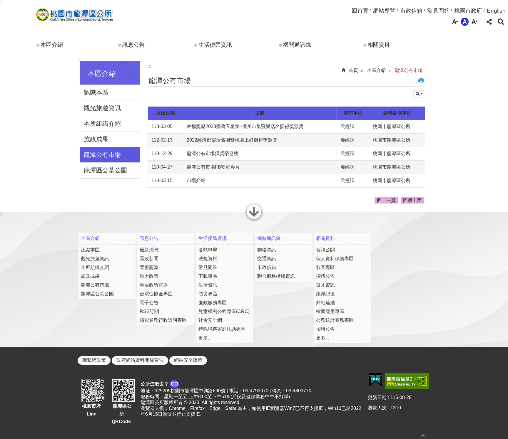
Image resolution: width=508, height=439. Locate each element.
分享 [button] (489, 21)
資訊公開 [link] (325, 249)
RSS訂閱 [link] (149, 311)
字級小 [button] (455, 22)
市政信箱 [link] (411, 11)
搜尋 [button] (501, 21)
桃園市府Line (91, 409)
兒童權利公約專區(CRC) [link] (224, 311)
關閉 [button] (254, 218)
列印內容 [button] (421, 80)
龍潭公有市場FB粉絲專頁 (213, 166)
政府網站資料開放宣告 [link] (139, 360)
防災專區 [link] (207, 293)
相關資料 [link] (378, 45)
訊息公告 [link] (133, 45)
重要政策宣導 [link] (154, 284)
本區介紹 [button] (102, 74)
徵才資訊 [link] (325, 284)
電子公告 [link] (149, 302)
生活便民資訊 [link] (215, 45)
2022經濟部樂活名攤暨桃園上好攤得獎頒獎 (232, 139)
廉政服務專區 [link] (212, 302)
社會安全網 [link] (210, 320)
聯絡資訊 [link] (266, 249)
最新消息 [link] (149, 249)
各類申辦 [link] (207, 249)
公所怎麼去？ (159, 383)
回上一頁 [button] (386, 200)
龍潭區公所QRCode (122, 413)
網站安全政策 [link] (188, 360)
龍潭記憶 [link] (325, 293)
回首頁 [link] (360, 11)
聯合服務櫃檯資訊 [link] (276, 276)
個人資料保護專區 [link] (335, 258)
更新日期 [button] (377, 397)
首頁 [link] (353, 70)
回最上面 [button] (412, 200)
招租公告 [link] (325, 329)
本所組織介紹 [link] (102, 123)
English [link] (496, 11)
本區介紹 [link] (52, 45)
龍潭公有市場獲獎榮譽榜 (212, 153)
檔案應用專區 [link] (330, 311)
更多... (204, 337)
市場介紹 (196, 180)
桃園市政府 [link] (468, 11)
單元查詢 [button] (419, 93)
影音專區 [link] (325, 267)
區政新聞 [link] (149, 258)
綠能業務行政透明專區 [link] (163, 320)
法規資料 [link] (207, 258)
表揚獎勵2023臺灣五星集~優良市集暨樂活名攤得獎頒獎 (245, 126)
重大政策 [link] (149, 276)
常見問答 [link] (438, 11)
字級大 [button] (474, 22)
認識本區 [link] (96, 92)
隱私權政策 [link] (94, 360)
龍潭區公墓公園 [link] (105, 170)
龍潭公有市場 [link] (102, 154)
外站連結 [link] (325, 302)
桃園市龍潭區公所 (73, 15)
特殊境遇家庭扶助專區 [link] (221, 329)
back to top (423, 435)
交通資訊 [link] (266, 258)
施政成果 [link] (96, 139)
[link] (375, 380)
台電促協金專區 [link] (156, 293)
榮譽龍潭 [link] (149, 267)
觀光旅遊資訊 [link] (102, 108)
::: (2, 2)
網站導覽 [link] (384, 11)
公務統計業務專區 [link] (335, 320)
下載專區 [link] (207, 276)
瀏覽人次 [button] (377, 407)
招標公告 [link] (325, 276)
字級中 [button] (465, 22)
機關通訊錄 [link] (297, 45)
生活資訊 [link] (207, 284)
